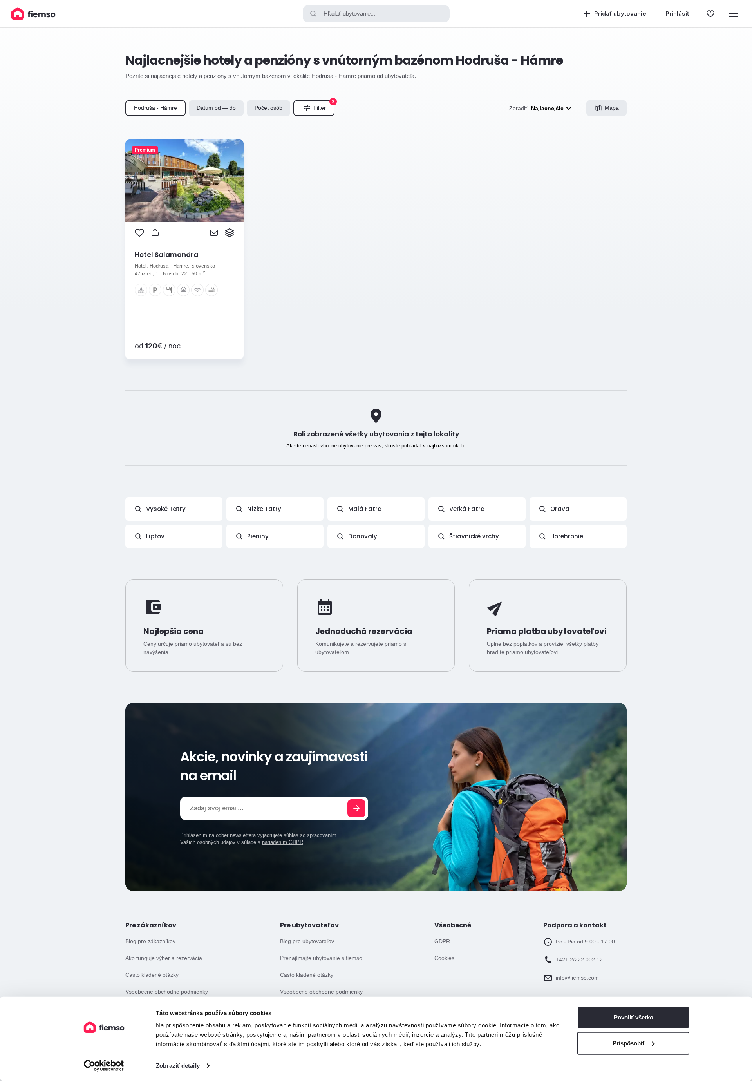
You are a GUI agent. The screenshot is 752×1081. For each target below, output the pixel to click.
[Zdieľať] (155, 232)
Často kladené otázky (152, 975)
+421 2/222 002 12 (579, 959)
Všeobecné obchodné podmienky (166, 992)
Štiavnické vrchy (474, 536)
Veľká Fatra (467, 509)
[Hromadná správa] (229, 232)
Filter (323, 105)
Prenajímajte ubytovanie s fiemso (321, 958)
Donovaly (362, 536)
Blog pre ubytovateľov (307, 941)
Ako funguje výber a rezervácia (163, 958)
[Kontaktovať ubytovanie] (214, 232)
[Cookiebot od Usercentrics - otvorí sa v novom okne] (104, 1066)
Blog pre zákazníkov (150, 941)
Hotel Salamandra (166, 254)
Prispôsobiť (629, 1042)
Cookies (444, 958)
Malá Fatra (365, 509)
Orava (559, 509)
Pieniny (258, 536)
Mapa (612, 108)
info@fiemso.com (577, 977)
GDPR (442, 941)
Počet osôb (268, 108)
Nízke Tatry (264, 509)
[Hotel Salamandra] (184, 180)
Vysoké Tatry (166, 509)
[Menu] (733, 14)
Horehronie (566, 536)
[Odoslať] (356, 808)
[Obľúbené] (710, 14)
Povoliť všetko (633, 1017)
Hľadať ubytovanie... (349, 13)
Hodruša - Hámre (155, 108)
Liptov (155, 536)
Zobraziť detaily (178, 1065)
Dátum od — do (216, 108)
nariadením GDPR (282, 842)
